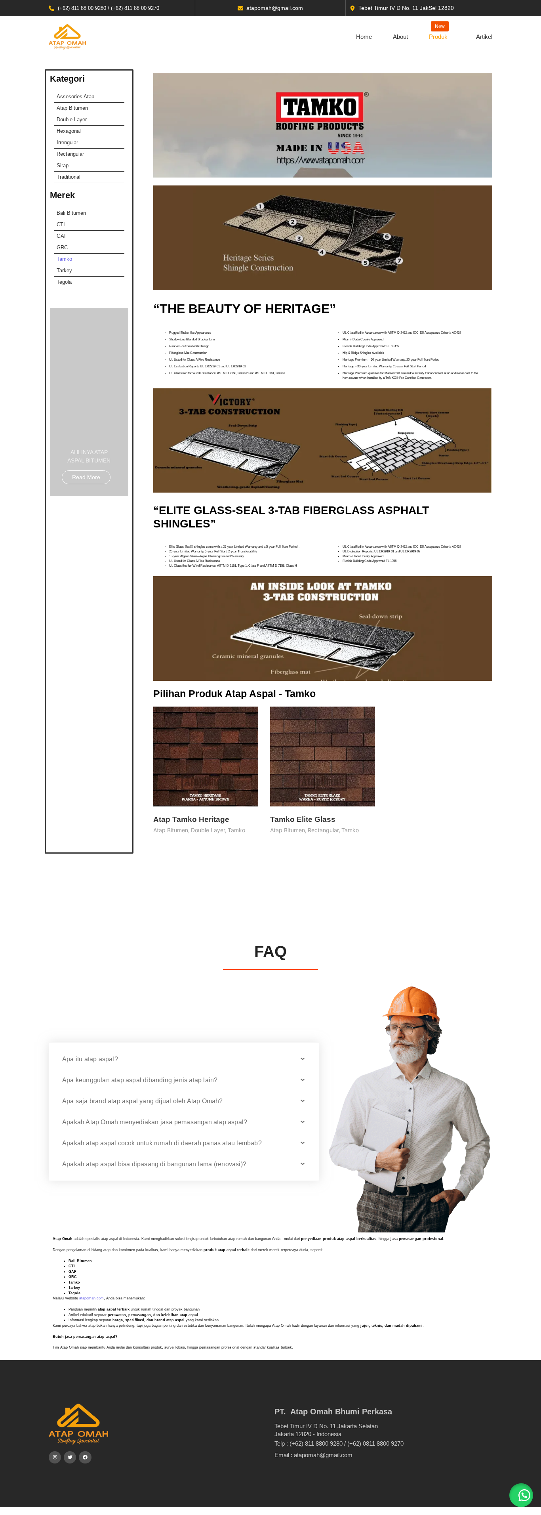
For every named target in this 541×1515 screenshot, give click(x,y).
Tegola (64, 282)
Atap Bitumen (72, 108)
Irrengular (67, 142)
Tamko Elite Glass (302, 819)
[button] (184, 1059)
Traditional (68, 177)
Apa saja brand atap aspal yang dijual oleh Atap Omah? (142, 1101)
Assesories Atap (75, 96)
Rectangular (70, 154)
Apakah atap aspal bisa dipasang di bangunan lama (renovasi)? (154, 1164)
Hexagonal (69, 131)
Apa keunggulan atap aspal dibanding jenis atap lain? (139, 1080)
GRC (62, 247)
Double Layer (72, 119)
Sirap (63, 165)
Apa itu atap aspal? (90, 1059)
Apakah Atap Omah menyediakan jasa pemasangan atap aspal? (154, 1122)
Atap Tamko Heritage (191, 819)
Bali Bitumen (71, 213)
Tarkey (64, 270)
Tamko (64, 259)
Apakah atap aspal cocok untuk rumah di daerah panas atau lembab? (162, 1143)
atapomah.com (91, 1298)
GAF (62, 236)
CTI (61, 224)
